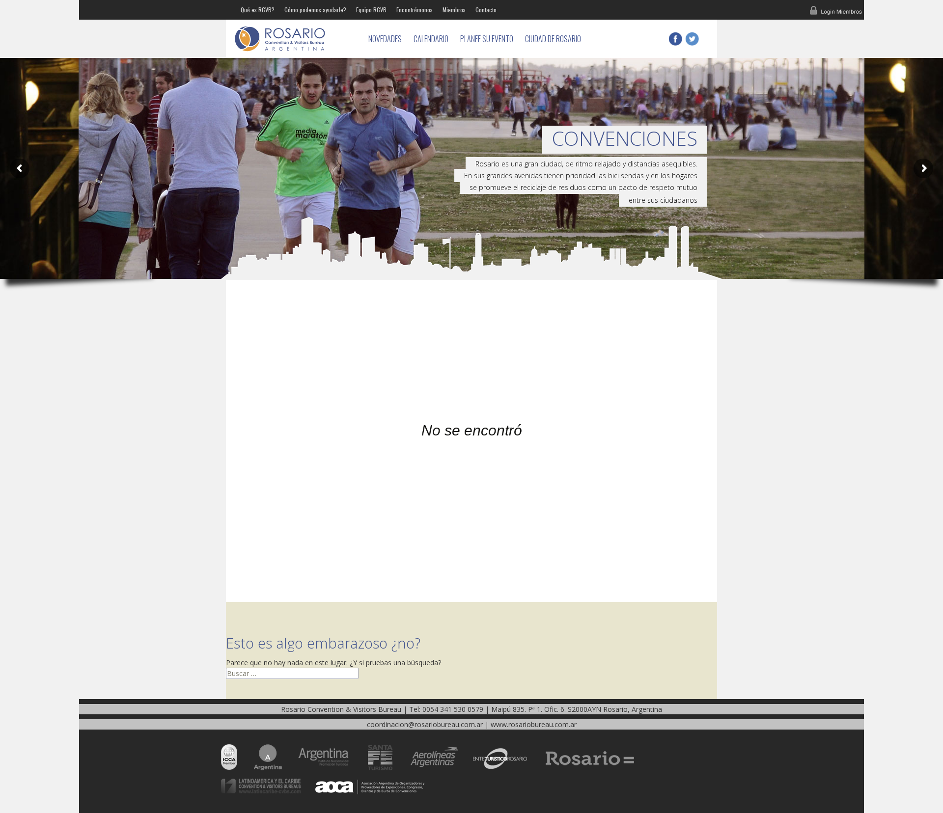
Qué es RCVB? (258, 9)
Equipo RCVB (371, 9)
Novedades (385, 39)
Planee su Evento (486, 39)
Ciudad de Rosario (553, 39)
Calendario (431, 39)
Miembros (454, 9)
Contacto (486, 9)
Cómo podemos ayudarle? (315, 9)
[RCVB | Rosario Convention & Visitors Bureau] (294, 39)
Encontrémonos (414, 9)
